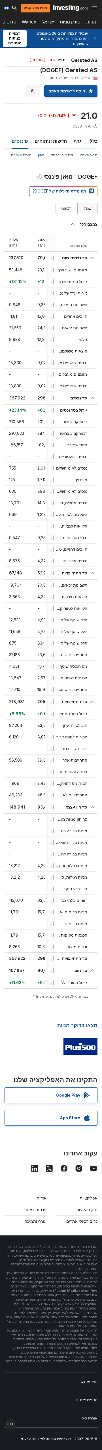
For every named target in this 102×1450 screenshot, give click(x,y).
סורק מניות (70, 22)
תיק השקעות (86, 1209)
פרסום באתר (35, 1209)
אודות (41, 1198)
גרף (78, 141)
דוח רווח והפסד (62, 155)
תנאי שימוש (89, 1382)
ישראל (48, 22)
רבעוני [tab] (66, 208)
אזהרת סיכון (88, 1418)
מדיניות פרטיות (86, 1400)
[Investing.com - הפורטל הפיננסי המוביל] (70, 8)
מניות (91, 22)
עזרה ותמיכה (35, 1221)
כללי (92, 141)
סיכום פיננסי (88, 155)
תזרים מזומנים (21, 155)
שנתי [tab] (87, 208)
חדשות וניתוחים (51, 141)
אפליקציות (88, 1198)
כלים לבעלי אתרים (81, 1221)
